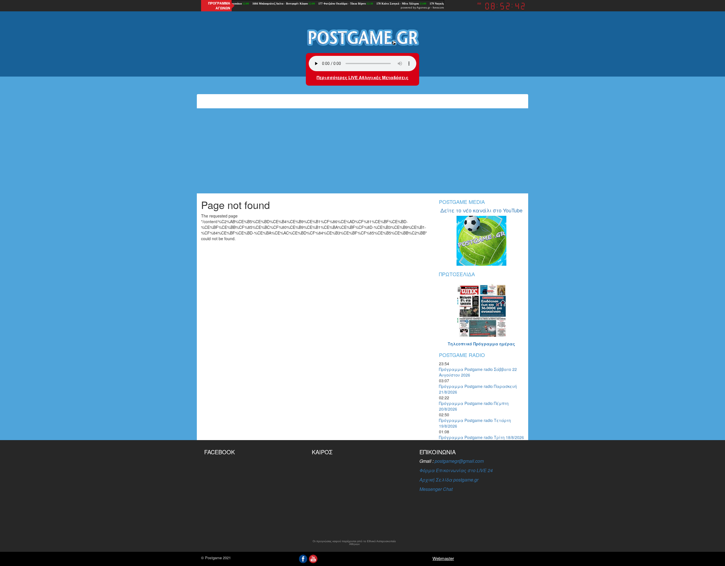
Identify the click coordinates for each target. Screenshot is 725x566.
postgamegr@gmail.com (459, 461)
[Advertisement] (362, 151)
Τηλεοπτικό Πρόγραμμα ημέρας (481, 344)
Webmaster (443, 558)
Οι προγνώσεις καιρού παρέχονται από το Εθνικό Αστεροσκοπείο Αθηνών (354, 543)
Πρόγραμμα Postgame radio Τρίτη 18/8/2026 (481, 437)
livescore (438, 7)
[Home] (362, 37)
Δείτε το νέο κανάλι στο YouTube (481, 210)
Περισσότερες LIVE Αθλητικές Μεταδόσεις (362, 77)
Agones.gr (423, 7)
